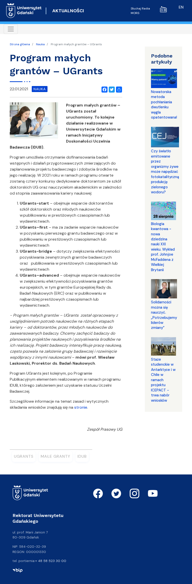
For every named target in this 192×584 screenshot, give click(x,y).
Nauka (40, 44)
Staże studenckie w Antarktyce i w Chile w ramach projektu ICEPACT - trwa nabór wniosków (163, 380)
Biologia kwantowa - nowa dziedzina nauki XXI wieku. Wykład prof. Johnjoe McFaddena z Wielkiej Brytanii (163, 246)
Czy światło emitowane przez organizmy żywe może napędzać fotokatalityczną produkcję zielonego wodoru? (165, 172)
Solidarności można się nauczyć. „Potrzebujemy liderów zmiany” (164, 315)
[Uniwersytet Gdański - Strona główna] (24, 11)
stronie (80, 407)
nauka (40, 89)
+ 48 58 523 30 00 (50, 560)
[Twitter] (111, 89)
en (181, 7)
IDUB (82, 456)
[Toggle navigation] (11, 29)
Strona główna (20, 44)
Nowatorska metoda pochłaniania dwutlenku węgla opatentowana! (164, 104)
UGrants (24, 456)
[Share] (118, 89)
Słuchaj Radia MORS (140, 11)
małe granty (55, 456)
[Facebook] (103, 89)
